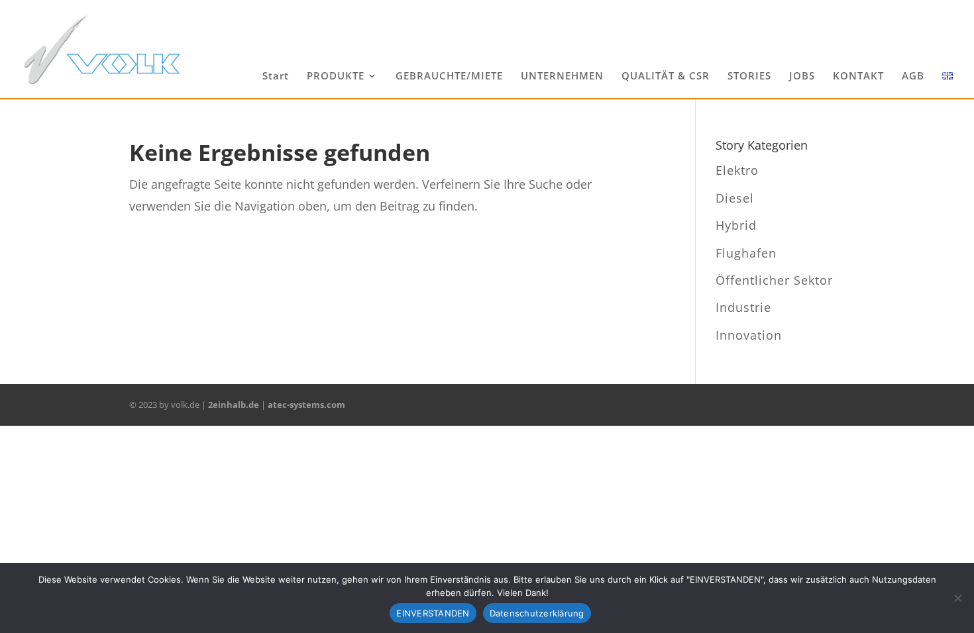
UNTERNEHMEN (562, 76)
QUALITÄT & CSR (666, 76)
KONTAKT (858, 76)
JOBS (802, 76)
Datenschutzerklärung (537, 613)
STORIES (749, 76)
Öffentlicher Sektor (774, 280)
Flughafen (746, 253)
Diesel (735, 198)
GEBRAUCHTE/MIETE (449, 76)
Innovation (749, 335)
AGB (913, 76)
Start (275, 76)
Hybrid (736, 225)
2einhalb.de (233, 405)
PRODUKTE (335, 76)
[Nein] (957, 598)
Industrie (743, 307)
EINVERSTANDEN (432, 613)
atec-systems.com (306, 405)
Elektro (737, 170)
